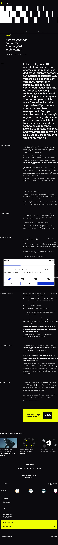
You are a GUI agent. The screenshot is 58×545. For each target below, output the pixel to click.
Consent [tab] (12, 263)
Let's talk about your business (48, 416)
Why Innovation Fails (20, 32)
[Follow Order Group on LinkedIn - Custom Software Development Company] (18, 468)
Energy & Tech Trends (28, 31)
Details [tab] (29, 263)
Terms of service (54, 536)
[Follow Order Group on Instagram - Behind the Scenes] (24, 468)
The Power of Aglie (10, 32)
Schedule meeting (7, 526)
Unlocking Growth (10, 34)
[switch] (22, 279)
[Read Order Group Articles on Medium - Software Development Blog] (40, 468)
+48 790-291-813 (30, 477)
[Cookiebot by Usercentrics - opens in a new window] (49, 260)
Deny (12, 283)
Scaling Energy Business (32, 32)
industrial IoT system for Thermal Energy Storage (36, 347)
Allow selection (29, 283)
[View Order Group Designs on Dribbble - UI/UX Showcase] (37, 468)
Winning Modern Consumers (41, 31)
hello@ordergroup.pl (29, 475)
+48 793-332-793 (30, 479)
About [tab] (46, 263)
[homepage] (6, 3)
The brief (19, 31)
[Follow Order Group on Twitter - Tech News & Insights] (30, 468)
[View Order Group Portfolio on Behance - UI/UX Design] (33, 468)
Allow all (45, 283)
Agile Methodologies (47, 217)
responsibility (36, 400)
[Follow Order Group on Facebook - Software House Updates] (21, 468)
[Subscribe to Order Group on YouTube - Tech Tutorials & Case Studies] (27, 468)
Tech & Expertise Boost (45, 32)
